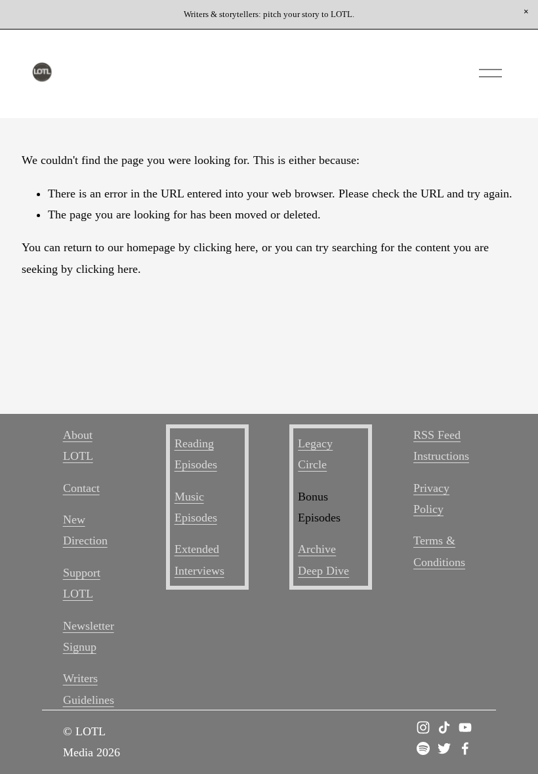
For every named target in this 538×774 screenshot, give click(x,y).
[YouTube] (465, 727)
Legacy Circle (315, 454)
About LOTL (78, 445)
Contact (81, 488)
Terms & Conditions (439, 551)
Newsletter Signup (88, 636)
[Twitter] (444, 748)
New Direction (85, 530)
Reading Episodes (196, 454)
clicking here (224, 247)
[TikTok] (444, 727)
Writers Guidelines (88, 689)
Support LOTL (81, 583)
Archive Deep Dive (323, 559)
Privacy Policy (431, 498)
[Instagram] (423, 727)
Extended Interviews (199, 559)
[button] (526, 12)
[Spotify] (423, 748)
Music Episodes (196, 507)
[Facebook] (465, 748)
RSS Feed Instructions (441, 445)
